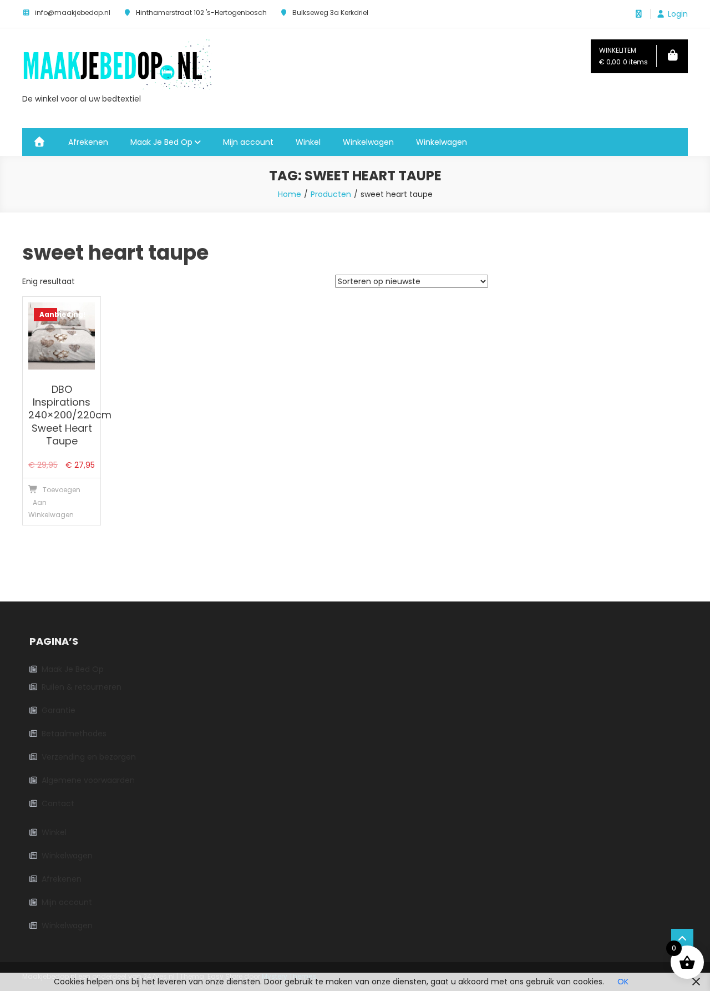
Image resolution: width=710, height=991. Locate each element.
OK (622, 981)
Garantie (58, 710)
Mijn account (248, 142)
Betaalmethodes (74, 733)
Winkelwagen (368, 142)
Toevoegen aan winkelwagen (42, 502)
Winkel (308, 142)
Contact (58, 803)
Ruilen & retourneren (81, 686)
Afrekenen (88, 142)
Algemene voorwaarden (88, 780)
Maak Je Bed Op (161, 142)
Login (678, 14)
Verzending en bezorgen (89, 756)
